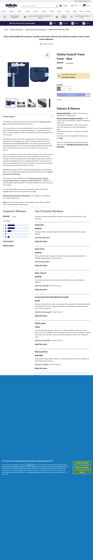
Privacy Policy (18, 470)
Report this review (41, 241)
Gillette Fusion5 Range (16, 29)
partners (30, 465)
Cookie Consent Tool (35, 472)
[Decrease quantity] (59, 89)
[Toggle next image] (47, 74)
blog (34, 191)
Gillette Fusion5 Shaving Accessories (35, 29)
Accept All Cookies (82, 463)
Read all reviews (8, 246)
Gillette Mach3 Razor (35, 178)
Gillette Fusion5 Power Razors (32, 181)
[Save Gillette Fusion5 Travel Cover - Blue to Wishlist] (41, 44)
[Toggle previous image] (9, 74)
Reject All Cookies (82, 468)
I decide (82, 472)
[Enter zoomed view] (47, 55)
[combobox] (40, 6)
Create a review (8, 241)
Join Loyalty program (68, 77)
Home (6, 29)
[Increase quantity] (69, 89)
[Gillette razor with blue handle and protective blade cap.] (42, 103)
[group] (28, 74)
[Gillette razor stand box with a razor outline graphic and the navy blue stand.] (10, 103)
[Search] (57, 6)
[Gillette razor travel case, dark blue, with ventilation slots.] (21, 103)
